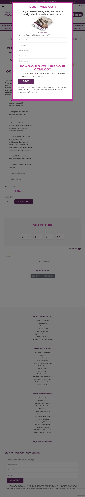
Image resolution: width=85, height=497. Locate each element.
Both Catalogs (59, 73)
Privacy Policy (42, 32)
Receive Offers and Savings (32, 77)
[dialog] (42, 248)
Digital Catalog (43, 73)
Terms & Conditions (54, 86)
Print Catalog (27, 73)
